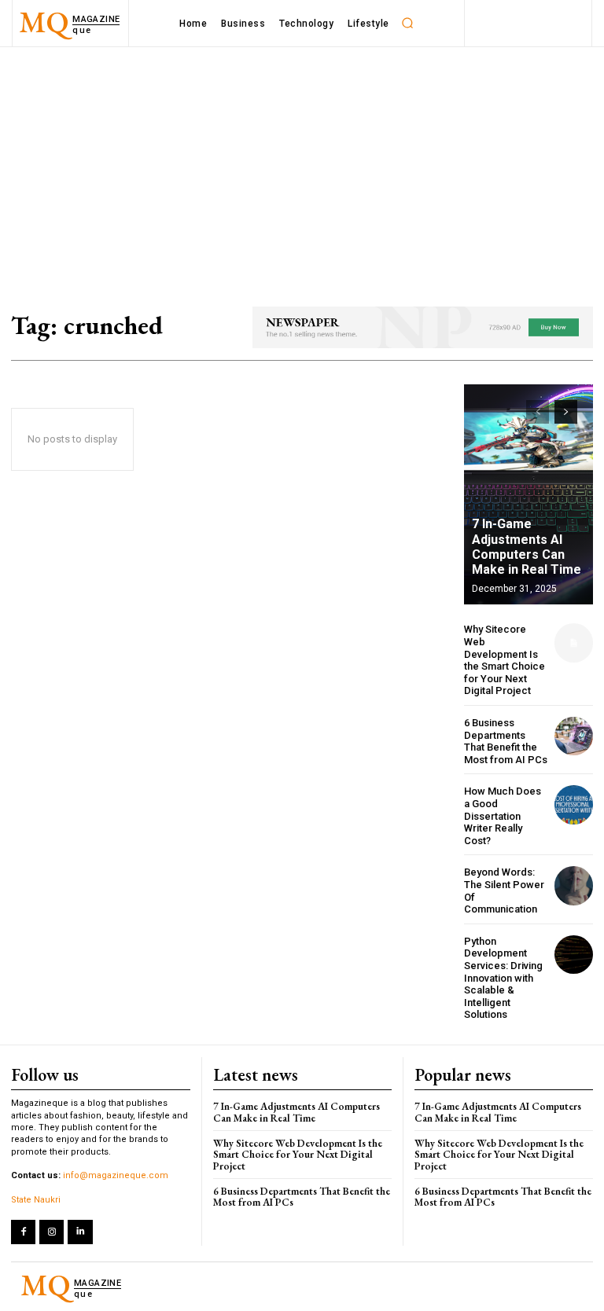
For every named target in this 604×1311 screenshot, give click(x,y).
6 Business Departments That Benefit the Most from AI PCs (505, 741)
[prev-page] (537, 412)
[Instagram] (51, 1232)
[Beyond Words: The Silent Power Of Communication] (573, 885)
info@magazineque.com (115, 1175)
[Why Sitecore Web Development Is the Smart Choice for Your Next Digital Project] (573, 642)
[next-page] (565, 412)
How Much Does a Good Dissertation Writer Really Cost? (502, 815)
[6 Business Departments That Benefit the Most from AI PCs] (573, 736)
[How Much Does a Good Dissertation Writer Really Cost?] (573, 804)
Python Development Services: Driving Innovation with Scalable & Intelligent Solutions (503, 978)
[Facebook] (23, 1232)
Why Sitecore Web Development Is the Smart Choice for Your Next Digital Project (504, 659)
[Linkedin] (80, 1232)
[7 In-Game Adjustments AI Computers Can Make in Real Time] (528, 494)
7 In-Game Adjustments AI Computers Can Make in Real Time (526, 546)
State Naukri (36, 1200)
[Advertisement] (302, 165)
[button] (408, 23)
